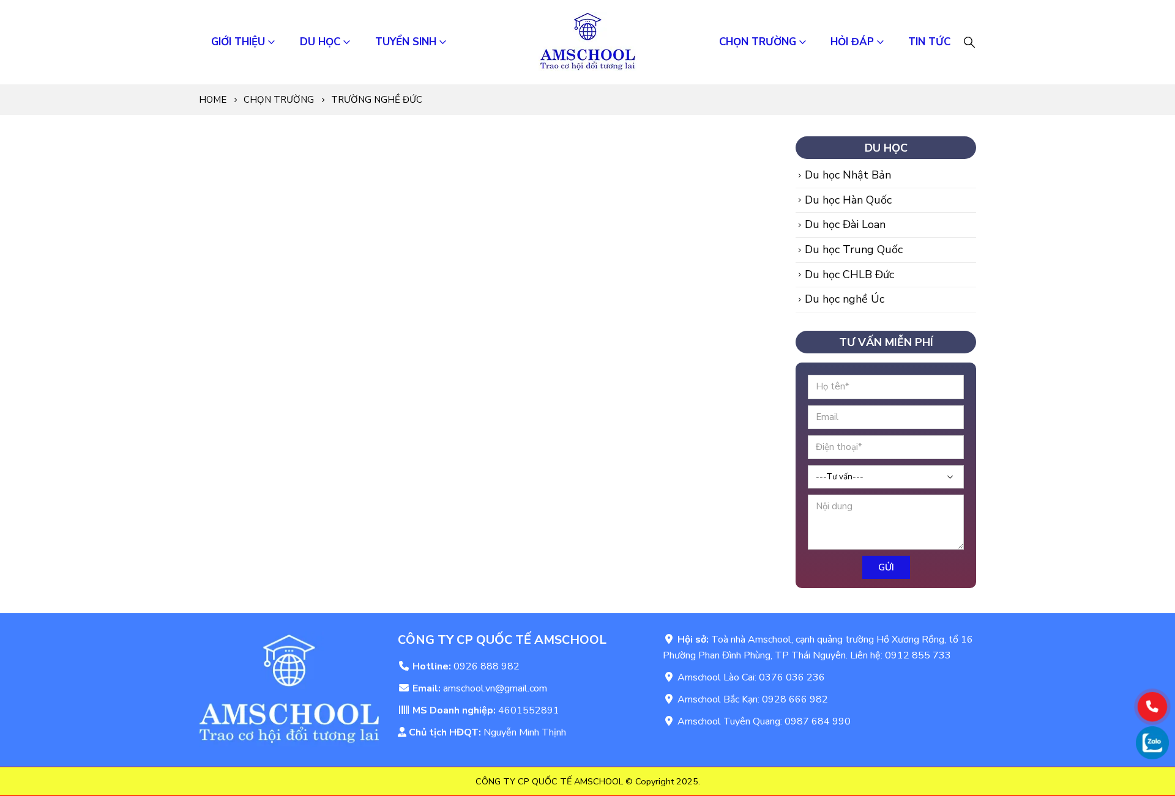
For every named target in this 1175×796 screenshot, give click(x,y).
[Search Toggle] (969, 42)
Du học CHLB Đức (849, 274)
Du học (320, 42)
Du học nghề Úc (844, 299)
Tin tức (929, 42)
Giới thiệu (238, 42)
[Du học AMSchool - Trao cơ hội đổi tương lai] (587, 42)
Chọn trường (757, 42)
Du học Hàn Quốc (848, 200)
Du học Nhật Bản (848, 175)
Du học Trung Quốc (854, 249)
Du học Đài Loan (845, 224)
